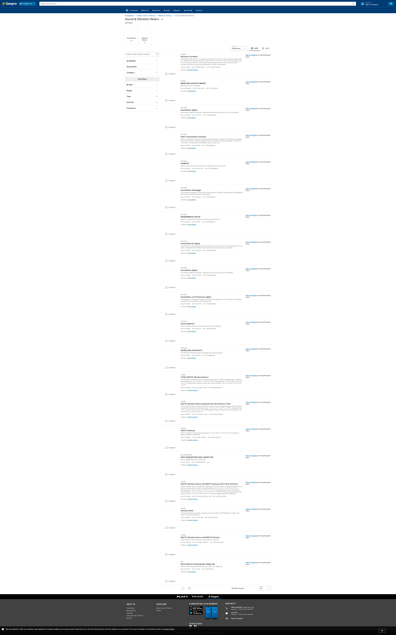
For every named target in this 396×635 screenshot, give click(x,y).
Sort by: (234, 46)
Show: (261, 586)
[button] (27, 4)
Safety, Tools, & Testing (146, 16)
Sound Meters (191, 91)
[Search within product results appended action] (157, 54)
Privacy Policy (169, 629)
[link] (140, 608)
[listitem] (372, 3)
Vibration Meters (192, 70)
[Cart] (391, 4)
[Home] (9, 3)
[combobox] (197, 4)
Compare (171, 74)
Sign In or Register (252, 55)
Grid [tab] (267, 48)
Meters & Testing (164, 16)
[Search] (353, 3)
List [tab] (256, 48)
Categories (129, 16)
